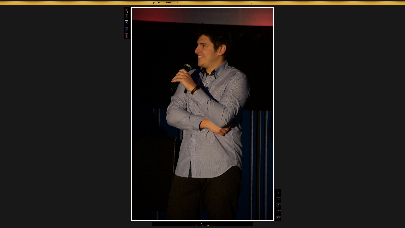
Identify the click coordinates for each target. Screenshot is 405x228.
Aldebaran (161, 3)
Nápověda (206, 225)
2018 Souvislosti (172, 3)
